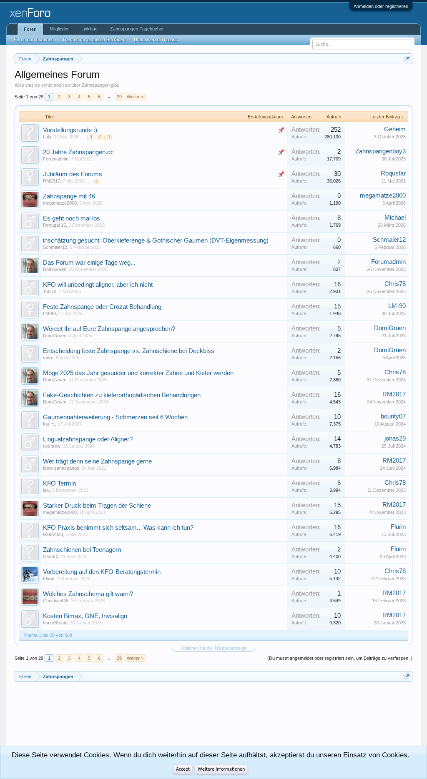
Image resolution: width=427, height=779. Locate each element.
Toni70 (49, 291)
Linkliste (89, 28)
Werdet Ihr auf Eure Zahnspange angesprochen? (109, 329)
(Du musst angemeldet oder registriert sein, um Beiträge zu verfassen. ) (339, 658)
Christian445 (55, 600)
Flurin (398, 527)
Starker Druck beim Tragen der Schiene (97, 505)
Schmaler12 (55, 247)
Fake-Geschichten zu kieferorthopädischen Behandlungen (122, 395)
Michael (395, 217)
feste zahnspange (61, 468)
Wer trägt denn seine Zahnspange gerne (97, 461)
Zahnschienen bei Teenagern (82, 549)
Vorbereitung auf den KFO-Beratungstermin (102, 572)
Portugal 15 (54, 225)
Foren (30, 29)
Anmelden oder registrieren (381, 6)
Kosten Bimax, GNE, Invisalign (85, 616)
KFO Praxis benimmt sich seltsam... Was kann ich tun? (118, 527)
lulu (46, 490)
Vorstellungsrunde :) (70, 130)
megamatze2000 (60, 202)
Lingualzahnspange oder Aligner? (88, 439)
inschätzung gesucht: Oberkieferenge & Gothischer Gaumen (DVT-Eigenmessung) (156, 240)
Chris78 (395, 284)
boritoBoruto (55, 622)
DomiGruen (54, 269)
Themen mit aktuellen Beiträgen (94, 39)
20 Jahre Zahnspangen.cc (78, 152)
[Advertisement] (52, 717)
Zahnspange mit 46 (69, 196)
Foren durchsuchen (34, 39)
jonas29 (395, 438)
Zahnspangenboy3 (380, 151)
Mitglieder (59, 28)
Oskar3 (50, 556)
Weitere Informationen (221, 769)
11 (91, 137)
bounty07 (393, 416)
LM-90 (49, 313)
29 (119, 96)
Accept (183, 769)
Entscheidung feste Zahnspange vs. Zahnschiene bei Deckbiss (128, 351)
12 (99, 137)
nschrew (51, 445)
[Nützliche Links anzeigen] (407, 58)
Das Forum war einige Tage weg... (89, 262)
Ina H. (49, 423)
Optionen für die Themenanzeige (213, 648)
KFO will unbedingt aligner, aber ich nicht (98, 284)
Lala (47, 136)
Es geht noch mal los (71, 218)
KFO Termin (59, 483)
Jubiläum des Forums (72, 174)
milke (48, 357)
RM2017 (51, 180)
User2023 (53, 534)
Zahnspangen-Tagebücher (137, 28)
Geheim (395, 129)
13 (108, 137)
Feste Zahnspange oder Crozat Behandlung (102, 306)
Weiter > (135, 96)
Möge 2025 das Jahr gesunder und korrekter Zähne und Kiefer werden (138, 373)
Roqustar (393, 173)
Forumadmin (55, 158)
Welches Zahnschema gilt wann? (88, 594)
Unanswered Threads (156, 39)
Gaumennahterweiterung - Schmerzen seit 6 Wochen (115, 417)
